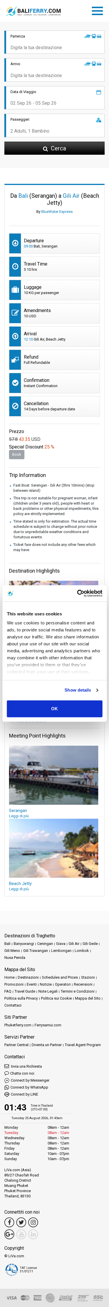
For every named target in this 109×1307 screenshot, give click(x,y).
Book (16, 454)
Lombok (82, 950)
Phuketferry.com (17, 1025)
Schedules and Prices (60, 977)
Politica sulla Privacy (21, 998)
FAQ (7, 991)
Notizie (46, 984)
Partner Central (16, 1045)
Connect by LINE (24, 1094)
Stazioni (88, 977)
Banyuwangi (24, 943)
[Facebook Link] (9, 1222)
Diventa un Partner (47, 1045)
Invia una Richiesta (26, 1066)
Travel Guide (25, 991)
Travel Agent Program (83, 1045)
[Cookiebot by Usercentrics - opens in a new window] (77, 593)
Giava (60, 943)
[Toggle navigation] (99, 10)
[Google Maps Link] (9, 1234)
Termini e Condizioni (77, 991)
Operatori (63, 984)
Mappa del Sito (88, 998)
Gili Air (74, 943)
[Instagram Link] (33, 1222)
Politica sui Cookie (56, 998)
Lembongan (61, 950)
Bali (7, 943)
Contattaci (13, 1005)
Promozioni (14, 984)
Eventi (32, 984)
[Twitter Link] (21, 1222)
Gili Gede (90, 943)
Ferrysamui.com (48, 1025)
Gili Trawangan (35, 950)
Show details (78, 690)
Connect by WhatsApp (29, 1087)
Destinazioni (28, 977)
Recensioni (83, 984)
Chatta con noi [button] (22, 1073)
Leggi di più (19, 816)
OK (54, 708)
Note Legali (48, 991)
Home (9, 977)
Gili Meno (12, 950)
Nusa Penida (14, 957)
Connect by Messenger (30, 1080)
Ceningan (45, 943)
